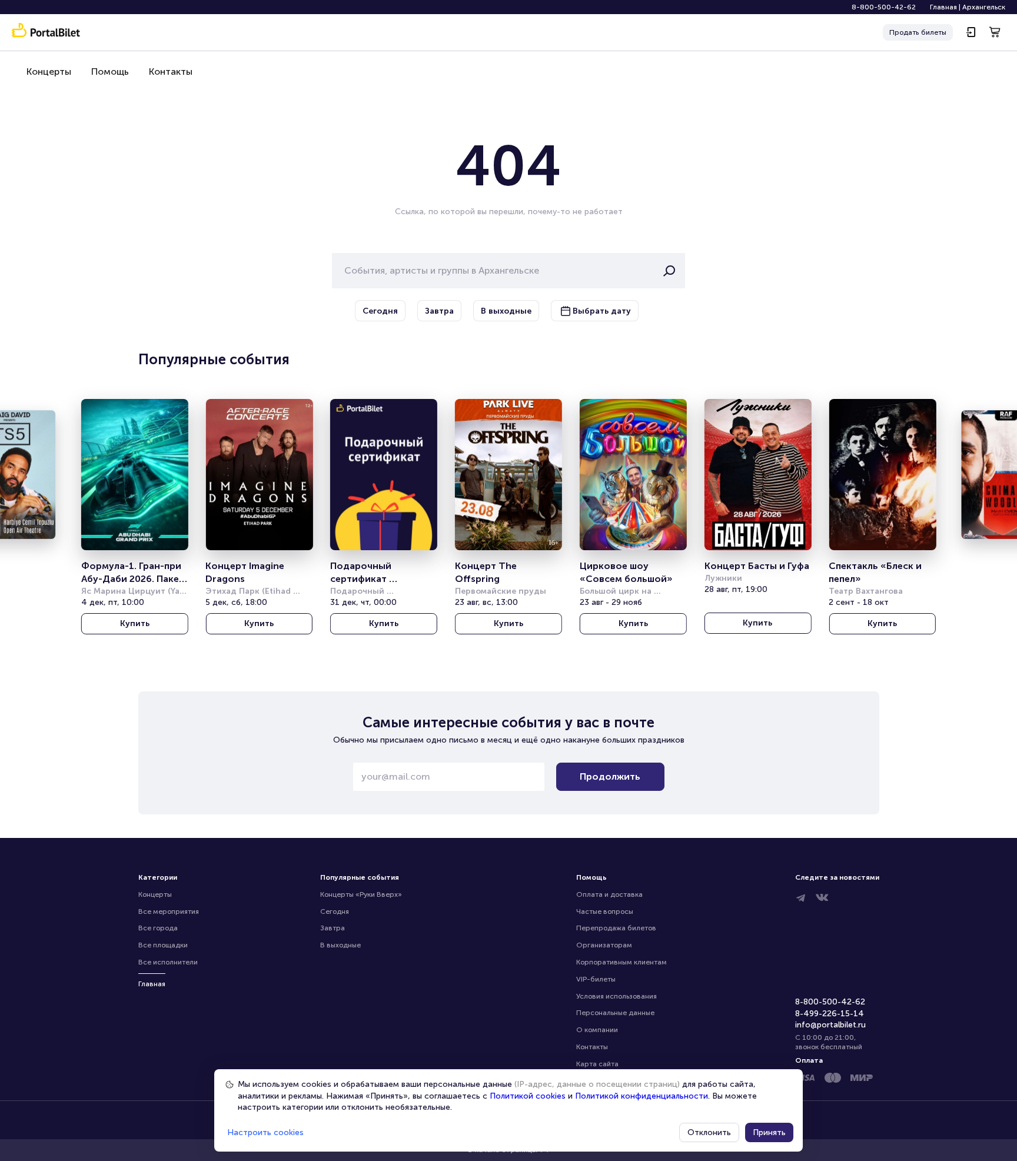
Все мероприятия (168, 911)
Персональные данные (615, 1013)
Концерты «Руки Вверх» (361, 894)
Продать (917, 32)
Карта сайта (597, 1064)
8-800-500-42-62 (884, 7)
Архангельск (983, 7)
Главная (943, 7)
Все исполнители (168, 962)
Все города (158, 928)
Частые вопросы (604, 911)
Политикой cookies (528, 1096)
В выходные (340, 945)
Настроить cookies (265, 1132)
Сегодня (334, 911)
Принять (769, 1132)
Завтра (332, 928)
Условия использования (616, 996)
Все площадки (163, 945)
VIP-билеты (596, 979)
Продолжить (610, 776)
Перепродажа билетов (616, 928)
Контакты (170, 71)
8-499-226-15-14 (829, 1014)
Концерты (48, 71)
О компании (597, 1030)
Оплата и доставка (609, 894)
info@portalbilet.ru (830, 1025)
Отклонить (709, 1132)
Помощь (110, 71)
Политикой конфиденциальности (641, 1096)
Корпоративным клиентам (621, 962)
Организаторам (604, 945)
